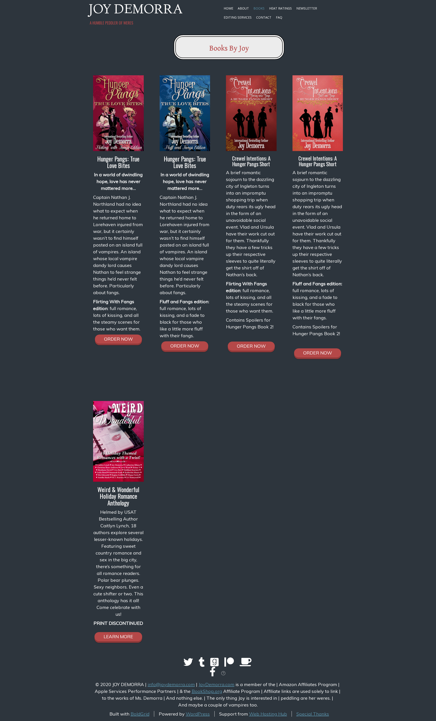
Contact (263, 17)
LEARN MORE (118, 636)
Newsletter (306, 8)
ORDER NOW (118, 339)
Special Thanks (312, 714)
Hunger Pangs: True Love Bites (118, 162)
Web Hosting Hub (268, 714)
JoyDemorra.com (216, 684)
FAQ (279, 17)
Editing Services (238, 17)
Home (228, 8)
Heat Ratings (280, 8)
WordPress (198, 714)
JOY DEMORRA (136, 10)
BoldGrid (140, 714)
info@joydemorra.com (171, 684)
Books (259, 8)
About (243, 8)
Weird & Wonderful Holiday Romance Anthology (118, 496)
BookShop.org (207, 691)
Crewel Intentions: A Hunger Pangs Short (251, 161)
